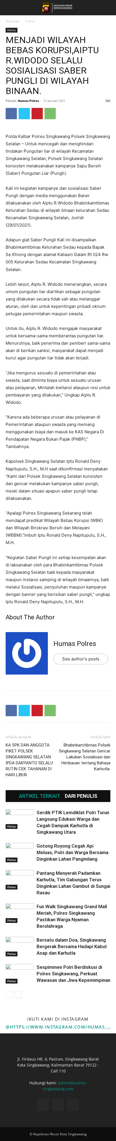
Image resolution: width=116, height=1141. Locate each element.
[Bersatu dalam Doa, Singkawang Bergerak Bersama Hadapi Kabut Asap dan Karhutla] (20, 946)
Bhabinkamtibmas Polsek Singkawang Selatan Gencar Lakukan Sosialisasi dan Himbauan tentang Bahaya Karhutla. (84, 757)
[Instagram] (58, 1104)
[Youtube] (73, 1105)
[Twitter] (24, 113)
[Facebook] (11, 113)
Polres (30, 21)
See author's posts (80, 659)
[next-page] (18, 994)
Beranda (12, 21)
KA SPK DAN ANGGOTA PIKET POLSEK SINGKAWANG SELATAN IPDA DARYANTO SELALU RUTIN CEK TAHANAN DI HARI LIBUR (29, 760)
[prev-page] (9, 994)
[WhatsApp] (50, 113)
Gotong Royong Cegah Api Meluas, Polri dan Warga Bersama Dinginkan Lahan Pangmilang (72, 852)
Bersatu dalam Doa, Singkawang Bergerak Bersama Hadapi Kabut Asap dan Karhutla (72, 946)
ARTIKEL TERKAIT (39, 796)
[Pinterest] (37, 113)
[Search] (108, 7)
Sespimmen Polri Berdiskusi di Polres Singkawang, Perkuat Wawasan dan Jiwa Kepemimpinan (73, 973)
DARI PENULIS (81, 796)
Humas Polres (28, 101)
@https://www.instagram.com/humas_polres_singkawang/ (58, 1027)
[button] (10, 7)
